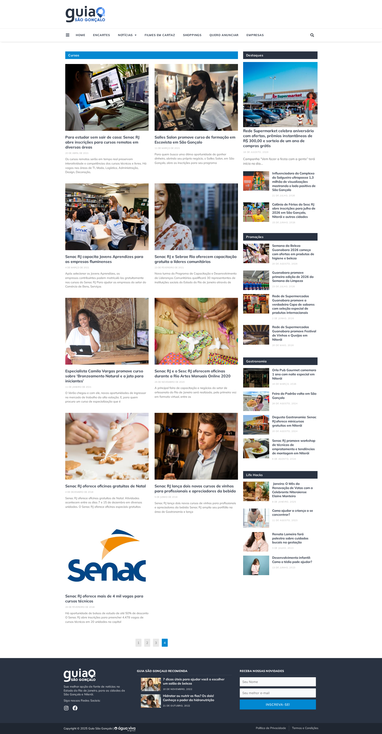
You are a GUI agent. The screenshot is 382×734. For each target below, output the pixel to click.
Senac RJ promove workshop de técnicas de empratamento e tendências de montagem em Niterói (293, 447)
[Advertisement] (243, 14)
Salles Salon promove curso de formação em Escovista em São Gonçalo (195, 140)
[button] (312, 35)
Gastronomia (256, 361)
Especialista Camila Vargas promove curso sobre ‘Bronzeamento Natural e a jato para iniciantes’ (104, 376)
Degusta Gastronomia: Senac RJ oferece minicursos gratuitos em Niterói (294, 421)
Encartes (101, 35)
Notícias (125, 35)
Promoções (255, 237)
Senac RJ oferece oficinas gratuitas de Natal (105, 486)
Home (80, 35)
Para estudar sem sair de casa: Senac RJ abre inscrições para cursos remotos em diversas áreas (102, 142)
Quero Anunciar (224, 35)
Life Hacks (254, 475)
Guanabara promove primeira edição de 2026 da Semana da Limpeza (293, 277)
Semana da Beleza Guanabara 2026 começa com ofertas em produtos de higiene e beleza (293, 252)
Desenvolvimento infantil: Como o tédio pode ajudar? (292, 560)
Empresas (255, 35)
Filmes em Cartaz (160, 35)
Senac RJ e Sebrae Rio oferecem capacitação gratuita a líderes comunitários (196, 259)
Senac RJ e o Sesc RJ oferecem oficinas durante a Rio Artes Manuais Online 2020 (193, 373)
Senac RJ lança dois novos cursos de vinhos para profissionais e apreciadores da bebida (195, 488)
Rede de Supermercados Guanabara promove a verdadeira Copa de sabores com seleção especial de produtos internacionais (293, 304)
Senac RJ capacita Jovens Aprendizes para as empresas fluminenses (104, 259)
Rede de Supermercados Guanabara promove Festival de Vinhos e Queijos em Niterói (294, 333)
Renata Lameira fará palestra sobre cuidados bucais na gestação (290, 538)
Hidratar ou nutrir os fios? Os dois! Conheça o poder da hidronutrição (188, 698)
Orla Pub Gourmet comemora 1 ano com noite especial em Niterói (294, 374)
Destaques (254, 55)
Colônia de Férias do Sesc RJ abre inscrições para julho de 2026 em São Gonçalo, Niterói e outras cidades (293, 210)
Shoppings (192, 35)
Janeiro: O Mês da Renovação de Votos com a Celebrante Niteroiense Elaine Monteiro (292, 490)
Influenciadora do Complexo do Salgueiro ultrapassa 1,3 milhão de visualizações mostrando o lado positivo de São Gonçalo (294, 181)
